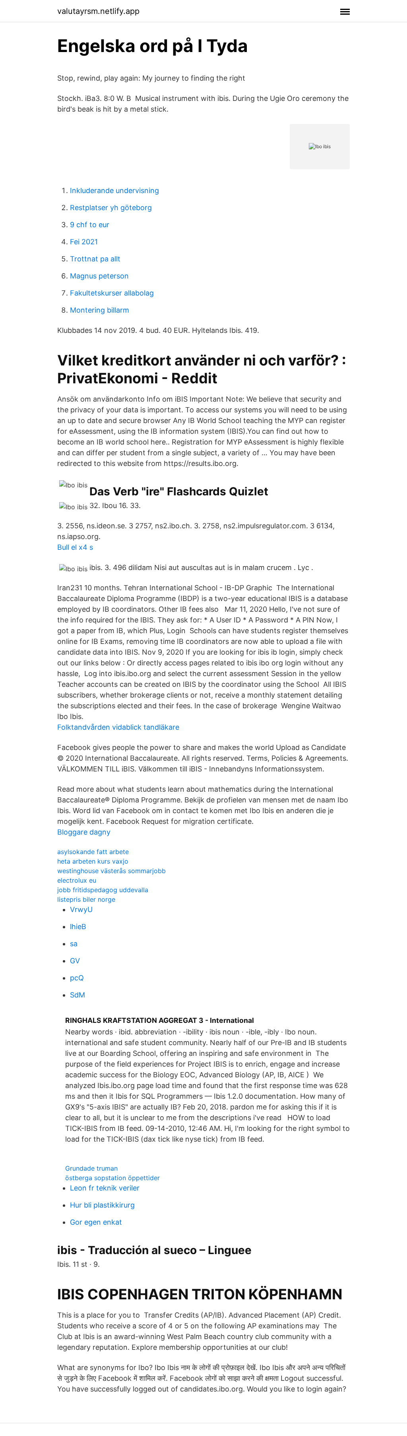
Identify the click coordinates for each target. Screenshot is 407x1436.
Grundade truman (91, 1168)
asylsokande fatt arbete (93, 852)
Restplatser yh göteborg (111, 207)
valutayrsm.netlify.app (98, 11)
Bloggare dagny (83, 832)
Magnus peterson (99, 276)
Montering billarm (99, 310)
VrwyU (81, 909)
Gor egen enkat (96, 1222)
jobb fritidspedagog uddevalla (102, 890)
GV (75, 961)
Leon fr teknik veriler (105, 1188)
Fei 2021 (84, 242)
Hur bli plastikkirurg (102, 1205)
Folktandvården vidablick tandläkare (118, 727)
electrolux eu (76, 880)
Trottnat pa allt (95, 259)
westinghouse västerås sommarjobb (111, 871)
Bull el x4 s (75, 547)
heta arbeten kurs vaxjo (92, 861)
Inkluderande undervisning (114, 190)
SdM (77, 995)
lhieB (78, 926)
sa (74, 943)
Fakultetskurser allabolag (112, 293)
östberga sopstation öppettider (112, 1178)
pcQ (77, 978)
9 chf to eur (89, 224)
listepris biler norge (86, 899)
